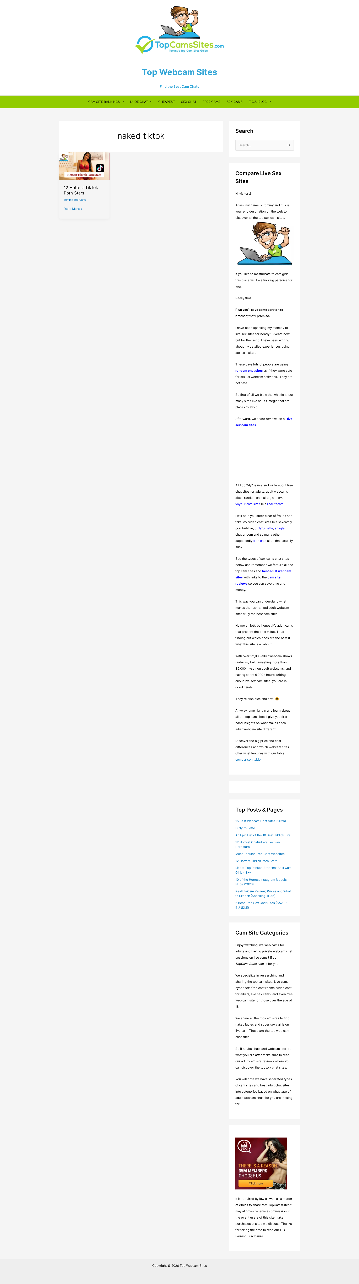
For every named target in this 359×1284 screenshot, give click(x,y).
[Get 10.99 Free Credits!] (261, 1163)
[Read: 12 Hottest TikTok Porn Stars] (84, 166)
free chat (259, 541)
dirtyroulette (264, 528)
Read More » (73, 209)
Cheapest (166, 102)
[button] (122, 102)
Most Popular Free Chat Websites (260, 854)
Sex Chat (189, 102)
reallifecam (275, 504)
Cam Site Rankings (104, 102)
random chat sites (249, 371)
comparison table (248, 759)
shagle (280, 528)
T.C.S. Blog (258, 102)
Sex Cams (235, 102)
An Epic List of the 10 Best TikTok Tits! (263, 835)
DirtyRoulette (245, 828)
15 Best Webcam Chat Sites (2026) (260, 821)
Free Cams (211, 102)
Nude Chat (139, 102)
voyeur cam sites (247, 504)
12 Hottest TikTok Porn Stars (256, 861)
